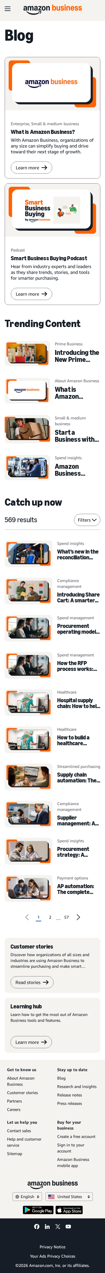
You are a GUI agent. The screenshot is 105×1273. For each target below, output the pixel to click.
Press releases (69, 1103)
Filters (84, 520)
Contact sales (19, 1130)
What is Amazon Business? (69, 396)
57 (66, 917)
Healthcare (66, 692)
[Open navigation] (7, 8)
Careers (13, 1109)
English (27, 1196)
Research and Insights (77, 1086)
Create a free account (76, 1136)
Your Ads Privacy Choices (52, 1256)
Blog (61, 1078)
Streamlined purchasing (78, 766)
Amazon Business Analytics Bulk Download (75, 476)
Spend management (75, 617)
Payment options (72, 877)
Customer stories (22, 1092)
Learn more (27, 167)
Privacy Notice (52, 1246)
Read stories (28, 982)
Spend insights (70, 543)
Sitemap (14, 1153)
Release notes (69, 1094)
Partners (14, 1100)
